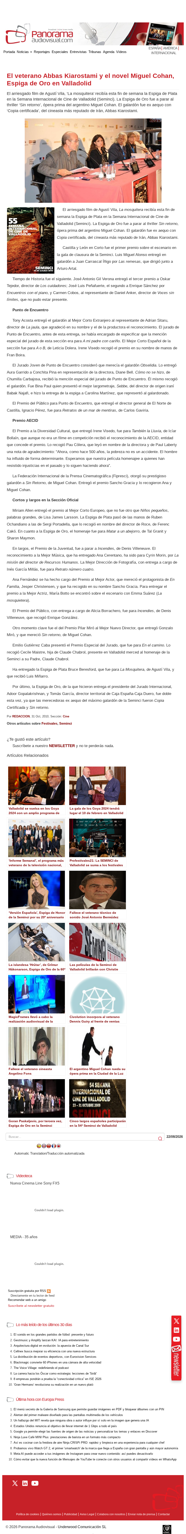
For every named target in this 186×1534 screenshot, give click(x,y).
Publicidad (70, 1514)
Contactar (164, 1514)
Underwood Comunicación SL (82, 1527)
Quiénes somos (51, 1514)
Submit (160, 1139)
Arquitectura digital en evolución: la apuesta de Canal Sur (51, 1345)
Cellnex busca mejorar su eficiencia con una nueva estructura (54, 1351)
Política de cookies (27, 1514)
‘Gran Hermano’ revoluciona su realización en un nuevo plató (53, 1384)
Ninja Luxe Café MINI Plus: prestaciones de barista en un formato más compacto (67, 1437)
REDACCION (21, 716)
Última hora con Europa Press (40, 1399)
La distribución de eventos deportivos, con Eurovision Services (55, 1356)
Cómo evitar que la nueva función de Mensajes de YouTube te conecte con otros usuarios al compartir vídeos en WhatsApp (95, 1459)
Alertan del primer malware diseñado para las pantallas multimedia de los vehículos (68, 1415)
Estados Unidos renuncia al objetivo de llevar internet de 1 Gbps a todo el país (65, 1426)
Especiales (60, 52)
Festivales (49, 723)
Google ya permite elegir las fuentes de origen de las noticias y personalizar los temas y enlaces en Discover (85, 1431)
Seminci (65, 723)
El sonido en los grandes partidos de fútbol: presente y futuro (54, 1334)
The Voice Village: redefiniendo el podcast (41, 1368)
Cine (66, 716)
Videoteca (24, 1176)
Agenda (108, 52)
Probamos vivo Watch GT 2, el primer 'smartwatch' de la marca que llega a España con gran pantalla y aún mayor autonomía (96, 1448)
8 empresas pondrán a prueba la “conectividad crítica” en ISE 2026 (57, 1379)
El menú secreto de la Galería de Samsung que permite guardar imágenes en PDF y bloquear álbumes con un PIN (89, 1409)
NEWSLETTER (62, 746)
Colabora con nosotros (111, 1514)
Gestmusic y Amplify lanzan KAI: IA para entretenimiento (51, 1340)
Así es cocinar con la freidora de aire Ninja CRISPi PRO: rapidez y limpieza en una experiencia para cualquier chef (89, 1442)
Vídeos (121, 52)
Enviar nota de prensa (141, 1514)
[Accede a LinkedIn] (176, 1330)
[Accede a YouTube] (176, 1339)
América (170, 48)
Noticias (23, 52)
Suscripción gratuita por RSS (27, 1291)
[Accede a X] (176, 1321)
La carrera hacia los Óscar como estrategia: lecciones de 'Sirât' (55, 1373)
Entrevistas (78, 52)
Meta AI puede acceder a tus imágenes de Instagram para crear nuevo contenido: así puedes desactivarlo (83, 1453)
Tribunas (94, 52)
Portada (9, 51)
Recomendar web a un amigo (27, 1300)
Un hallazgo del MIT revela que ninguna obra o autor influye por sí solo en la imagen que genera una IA (81, 1420)
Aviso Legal (87, 1514)
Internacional (163, 53)
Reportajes (42, 52)
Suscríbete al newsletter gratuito (31, 1305)
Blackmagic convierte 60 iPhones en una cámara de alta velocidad (57, 1362)
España (155, 48)
